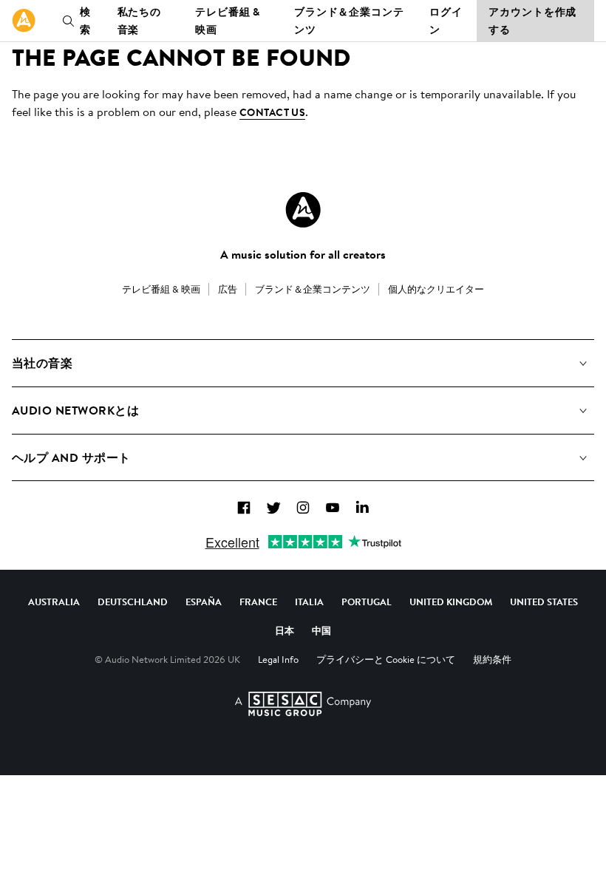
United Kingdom (450, 601)
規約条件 (492, 659)
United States (544, 601)
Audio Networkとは (75, 410)
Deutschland (133, 601)
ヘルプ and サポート (71, 457)
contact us (272, 112)
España (203, 601)
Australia (54, 601)
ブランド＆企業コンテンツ (349, 20)
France (258, 601)
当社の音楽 (42, 363)
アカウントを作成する (532, 20)
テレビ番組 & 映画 (227, 20)
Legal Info (278, 659)
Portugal (366, 601)
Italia (309, 601)
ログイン (446, 20)
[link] (23, 21)
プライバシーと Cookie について (385, 659)
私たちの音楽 (140, 20)
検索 (85, 20)
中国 (321, 630)
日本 (284, 630)
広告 (227, 289)
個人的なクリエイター (436, 289)
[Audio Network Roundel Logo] (303, 210)
